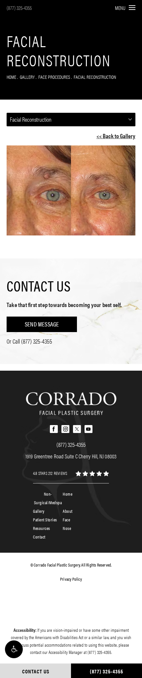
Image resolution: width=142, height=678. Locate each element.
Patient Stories (45, 519)
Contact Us (39, 285)
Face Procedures (54, 76)
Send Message (42, 324)
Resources (41, 528)
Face (66, 519)
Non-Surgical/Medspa (48, 498)
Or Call (29, 341)
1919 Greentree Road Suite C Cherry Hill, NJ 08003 (71, 456)
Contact (39, 537)
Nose (67, 528)
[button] (14, 649)
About (68, 511)
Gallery (27, 76)
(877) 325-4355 (19, 8)
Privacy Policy (71, 579)
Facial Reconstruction (95, 76)
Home (11, 76)
